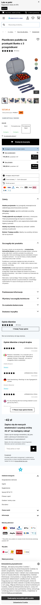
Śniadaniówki (35, 32)
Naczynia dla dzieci (22, 32)
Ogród (4, 484)
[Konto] (27, 18)
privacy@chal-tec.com (21, 461)
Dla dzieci (10, 32)
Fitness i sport (6, 496)
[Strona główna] (5, 32)
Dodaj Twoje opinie (21, 329)
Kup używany (9, 162)
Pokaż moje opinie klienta (23, 410)
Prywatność (8, 455)
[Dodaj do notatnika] (38, 39)
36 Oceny (16, 51)
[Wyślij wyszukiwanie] (4, 24)
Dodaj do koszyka (22, 142)
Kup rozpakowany (10, 153)
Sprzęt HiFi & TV (7, 492)
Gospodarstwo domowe (9, 480)
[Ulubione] (33, 18)
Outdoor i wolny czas (8, 500)
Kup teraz (4, 8)
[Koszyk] (38, 18)
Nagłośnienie (6, 488)
